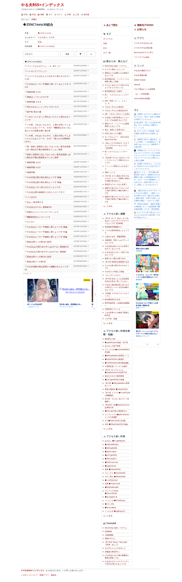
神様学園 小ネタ (34, 101)
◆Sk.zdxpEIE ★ (111, 497)
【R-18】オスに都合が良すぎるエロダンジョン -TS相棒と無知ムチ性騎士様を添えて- (117, 178)
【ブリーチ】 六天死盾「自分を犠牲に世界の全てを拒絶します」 (146, 133)
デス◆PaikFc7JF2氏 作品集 (115, 421)
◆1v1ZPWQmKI (111, 480)
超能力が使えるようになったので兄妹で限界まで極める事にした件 (117, 190)
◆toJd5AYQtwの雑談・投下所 (116, 342)
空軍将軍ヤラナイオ (112, 309)
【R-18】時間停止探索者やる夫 (117, 262)
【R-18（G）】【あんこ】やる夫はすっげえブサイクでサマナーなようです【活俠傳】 (117, 221)
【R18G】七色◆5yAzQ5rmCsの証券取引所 (117, 406)
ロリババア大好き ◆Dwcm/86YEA (112, 492)
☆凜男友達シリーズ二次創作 (116, 366)
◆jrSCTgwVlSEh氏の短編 (114, 379)
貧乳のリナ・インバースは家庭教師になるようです (117, 125)
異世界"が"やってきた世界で (116, 184)
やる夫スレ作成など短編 (114, 271)
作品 (34, 14)
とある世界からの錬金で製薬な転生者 (117, 313)
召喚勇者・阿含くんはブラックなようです (117, 241)
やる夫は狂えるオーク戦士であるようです (117, 253)
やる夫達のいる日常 (46, 37)
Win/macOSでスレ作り (143, 52)
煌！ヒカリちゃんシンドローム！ (116, 152)
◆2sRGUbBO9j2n (111, 444)
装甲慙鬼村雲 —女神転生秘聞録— (117, 304)
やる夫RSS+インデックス (42, 4)
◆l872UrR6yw (110, 507)
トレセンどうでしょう (37, 71)
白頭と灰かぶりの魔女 (113, 133)
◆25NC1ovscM (44, 33)
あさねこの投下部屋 (112, 346)
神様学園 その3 (33, 162)
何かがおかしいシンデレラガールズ (43, 106)
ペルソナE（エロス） (113, 275)
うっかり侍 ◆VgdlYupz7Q (115, 511)
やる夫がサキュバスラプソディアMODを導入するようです (117, 562)
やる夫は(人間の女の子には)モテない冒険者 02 (48, 246)
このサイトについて (29, 575)
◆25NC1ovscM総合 (46, 46)
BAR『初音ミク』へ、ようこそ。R (116, 102)
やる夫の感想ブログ (142, 70)
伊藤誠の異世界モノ (112, 552)
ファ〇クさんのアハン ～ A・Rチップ (43, 66)
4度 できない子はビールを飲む (117, 114)
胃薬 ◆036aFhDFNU (113, 469)
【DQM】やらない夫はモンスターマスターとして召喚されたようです (117, 160)
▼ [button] (80, 54)
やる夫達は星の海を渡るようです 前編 (44, 182)
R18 (105, 48)
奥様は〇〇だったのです (38, 97)
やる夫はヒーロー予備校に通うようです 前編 (47, 236)
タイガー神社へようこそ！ (115, 69)
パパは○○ (32, 197)
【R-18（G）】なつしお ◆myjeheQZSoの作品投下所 (116, 371)
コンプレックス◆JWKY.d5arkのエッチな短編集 (117, 415)
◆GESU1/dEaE (110, 452)
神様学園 (31, 172)
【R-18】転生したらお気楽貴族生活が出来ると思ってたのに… (117, 280)
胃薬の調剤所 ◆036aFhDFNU (116, 389)
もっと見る (108, 206)
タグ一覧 (107, 52)
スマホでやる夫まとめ (143, 43)
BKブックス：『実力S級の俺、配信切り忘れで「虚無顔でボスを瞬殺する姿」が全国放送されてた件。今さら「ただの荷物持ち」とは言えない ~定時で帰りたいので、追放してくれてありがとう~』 (147, 179)
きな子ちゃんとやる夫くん (115, 548)
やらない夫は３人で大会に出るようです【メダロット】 (117, 86)
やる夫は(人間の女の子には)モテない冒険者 (46, 251)
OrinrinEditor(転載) (142, 98)
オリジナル (108, 38)
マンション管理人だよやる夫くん (117, 167)
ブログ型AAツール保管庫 (144, 89)
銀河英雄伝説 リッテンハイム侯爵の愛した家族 (117, 80)
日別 (25, 14)
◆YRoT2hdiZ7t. (111, 459)
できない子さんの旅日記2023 (116, 110)
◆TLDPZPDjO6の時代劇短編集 (117, 363)
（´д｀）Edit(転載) (141, 94)
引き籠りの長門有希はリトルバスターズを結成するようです (117, 118)
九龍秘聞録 (109, 535)
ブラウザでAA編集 (141, 57)
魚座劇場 (108, 531)
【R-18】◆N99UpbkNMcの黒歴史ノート (117, 384)
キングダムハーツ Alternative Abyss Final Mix (117, 138)
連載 (42, 14)
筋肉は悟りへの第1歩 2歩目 (39, 256)
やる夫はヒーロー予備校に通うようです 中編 (47, 231)
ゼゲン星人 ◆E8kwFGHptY (115, 476)
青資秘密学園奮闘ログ (113, 227)
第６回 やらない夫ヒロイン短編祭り (117, 400)
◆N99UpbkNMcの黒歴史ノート (117, 356)
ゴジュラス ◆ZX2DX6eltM (115, 473)
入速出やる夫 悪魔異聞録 (115, 236)
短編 (39, 42)
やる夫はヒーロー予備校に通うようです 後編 (47, 227)
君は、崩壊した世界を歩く (115, 130)
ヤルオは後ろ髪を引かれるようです (117, 266)
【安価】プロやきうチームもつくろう (117, 294)
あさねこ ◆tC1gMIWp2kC (115, 441)
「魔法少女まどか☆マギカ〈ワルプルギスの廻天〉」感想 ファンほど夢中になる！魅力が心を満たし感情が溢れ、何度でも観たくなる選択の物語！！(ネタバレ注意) (147, 195)
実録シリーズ (110, 172)
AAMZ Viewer (140, 80)
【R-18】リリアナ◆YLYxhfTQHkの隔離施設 (117, 394)
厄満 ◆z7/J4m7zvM (112, 484)
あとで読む (112, 24)
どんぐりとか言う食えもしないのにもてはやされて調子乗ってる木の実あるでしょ (147, 215)
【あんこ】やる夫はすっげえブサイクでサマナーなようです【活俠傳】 (117, 145)
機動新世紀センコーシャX (38, 217)
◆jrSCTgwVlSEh (111, 455)
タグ (50, 14)
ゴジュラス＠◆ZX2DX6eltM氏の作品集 (117, 350)
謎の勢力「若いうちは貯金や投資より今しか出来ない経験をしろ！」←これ (147, 125)
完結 (105, 43)
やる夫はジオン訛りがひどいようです (44, 187)
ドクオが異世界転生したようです (117, 231)
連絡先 (53, 575)
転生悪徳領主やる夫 (112, 299)
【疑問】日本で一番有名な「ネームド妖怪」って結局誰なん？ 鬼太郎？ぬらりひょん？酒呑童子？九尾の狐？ (147, 143)
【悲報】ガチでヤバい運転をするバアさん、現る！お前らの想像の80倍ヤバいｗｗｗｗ (147, 116)
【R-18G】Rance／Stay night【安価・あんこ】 (116, 543)
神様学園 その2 (33, 167)
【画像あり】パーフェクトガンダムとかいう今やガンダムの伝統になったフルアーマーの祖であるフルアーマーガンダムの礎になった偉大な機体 (147, 155)
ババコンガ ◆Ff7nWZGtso (115, 500)
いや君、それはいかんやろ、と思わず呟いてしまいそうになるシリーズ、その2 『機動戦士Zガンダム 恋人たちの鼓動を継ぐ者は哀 (48, 127)
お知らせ (141, 29)
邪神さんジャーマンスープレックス (43, 212)
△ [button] (91, 54)
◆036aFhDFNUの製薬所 (114, 359)
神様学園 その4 (33, 92)
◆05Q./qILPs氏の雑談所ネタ (116, 411)
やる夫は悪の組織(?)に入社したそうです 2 (45, 192)
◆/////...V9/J (109, 504)
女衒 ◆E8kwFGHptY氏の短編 (116, 424)
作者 (69, 14)
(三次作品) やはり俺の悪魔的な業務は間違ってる (117, 556)
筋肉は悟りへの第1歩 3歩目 (39, 241)
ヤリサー (31, 222)
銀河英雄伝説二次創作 (113, 91)
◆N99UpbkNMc (111, 448)
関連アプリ (44, 575)
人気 (77, 14)
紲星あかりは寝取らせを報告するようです (117, 74)
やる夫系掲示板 (140, 75)
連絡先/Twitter (145, 24)
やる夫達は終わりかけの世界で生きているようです (117, 247)
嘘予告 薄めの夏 (34, 111)
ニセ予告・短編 (111, 319)
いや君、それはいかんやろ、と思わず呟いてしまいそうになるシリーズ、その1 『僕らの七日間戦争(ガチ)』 (48, 138)
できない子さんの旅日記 (114, 107)
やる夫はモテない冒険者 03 (39, 207)
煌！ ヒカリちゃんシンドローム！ (117, 96)
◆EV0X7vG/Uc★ (111, 462)
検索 (67, 54)
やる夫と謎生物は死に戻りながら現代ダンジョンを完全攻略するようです (117, 287)
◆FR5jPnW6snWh (112, 487)
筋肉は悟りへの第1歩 (36, 261)
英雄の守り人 (110, 538)
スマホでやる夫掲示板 (143, 48)
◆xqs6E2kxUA (110, 466)
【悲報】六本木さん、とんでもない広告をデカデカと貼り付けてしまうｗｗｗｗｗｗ (147, 166)
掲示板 (86, 14)
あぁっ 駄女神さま (35, 202)
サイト (59, 14)
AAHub (137, 84)
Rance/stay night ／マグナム (116, 66)
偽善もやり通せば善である (115, 258)
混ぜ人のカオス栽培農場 (114, 376)
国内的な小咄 (110, 339)
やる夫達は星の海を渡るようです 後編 (44, 177)
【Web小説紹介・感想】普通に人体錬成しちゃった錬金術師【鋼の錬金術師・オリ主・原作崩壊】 (147, 206)
